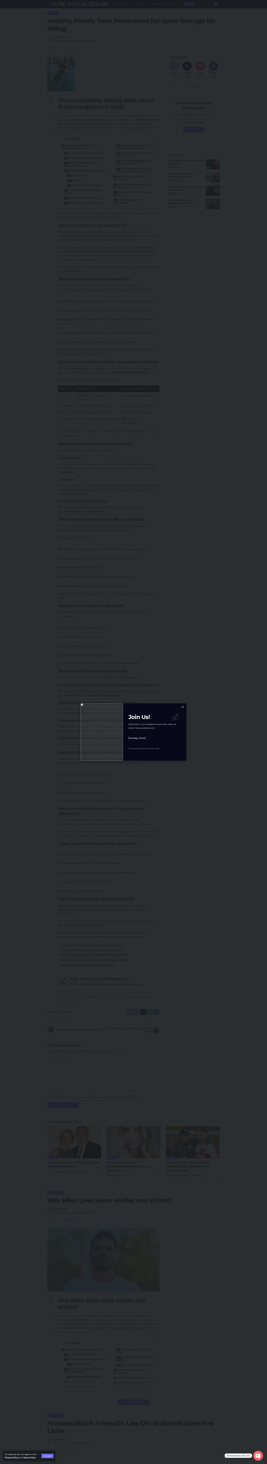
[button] (47, 1456)
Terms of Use (29, 1457)
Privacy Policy (11, 1457)
